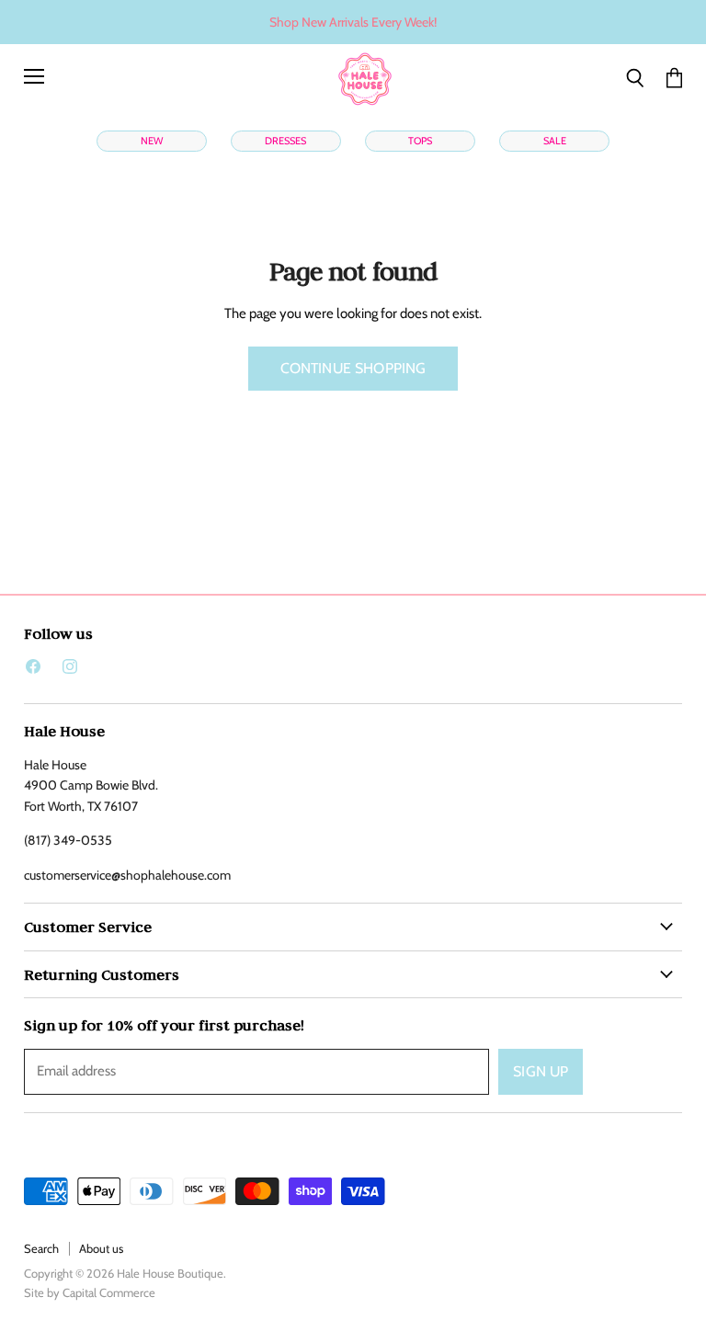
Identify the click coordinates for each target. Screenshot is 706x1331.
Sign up (540, 1071)
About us (101, 1248)
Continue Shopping (353, 368)
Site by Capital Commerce (89, 1292)
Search (41, 1248)
